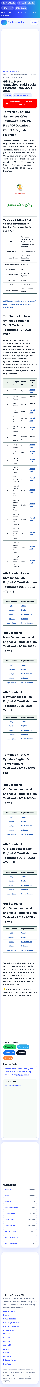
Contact (7, 1356)
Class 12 (20, 1190)
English (24, 610)
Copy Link (8, 1058)
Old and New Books (26, 3)
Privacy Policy (9, 1360)
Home (34, 22)
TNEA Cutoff (21, 8)
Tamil (23, 606)
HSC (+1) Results (20, 1237)
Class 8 (6, 1337)
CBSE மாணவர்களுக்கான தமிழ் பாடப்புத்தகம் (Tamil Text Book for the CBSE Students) (19, 304)
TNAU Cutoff (8, 8)
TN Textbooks (16, 22)
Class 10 (20, 1202)
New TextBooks (9, 3)
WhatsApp (10, 1047)
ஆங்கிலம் (12, 610)
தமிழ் (11, 606)
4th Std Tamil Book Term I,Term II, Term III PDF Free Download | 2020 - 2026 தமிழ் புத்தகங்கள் (19, 1072)
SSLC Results (20, 1231)
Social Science (27, 623)
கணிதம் (11, 614)
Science (24, 619)
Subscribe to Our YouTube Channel (22, 103)
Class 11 (20, 1196)
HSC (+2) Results (20, 1243)
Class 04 (13, 71)
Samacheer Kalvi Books (22, 95)
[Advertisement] (20, 50)
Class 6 (6, 1334)
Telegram (23, 1047)
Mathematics (26, 614)
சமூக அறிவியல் (11, 623)
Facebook (9, 1053)
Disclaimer (8, 1364)
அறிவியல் (12, 619)
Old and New (20, 1214)
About (6, 1352)
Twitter (21, 1053)
